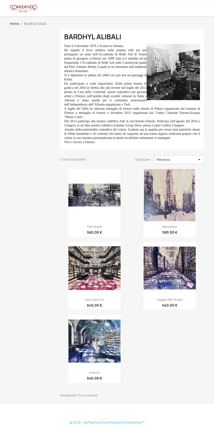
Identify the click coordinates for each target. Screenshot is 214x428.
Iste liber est (94, 300)
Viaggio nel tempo (170, 300)
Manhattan (169, 227)
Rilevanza (179, 159)
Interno (94, 372)
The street (94, 227)
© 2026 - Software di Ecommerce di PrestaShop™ (107, 422)
